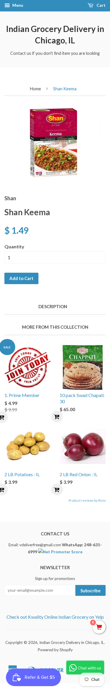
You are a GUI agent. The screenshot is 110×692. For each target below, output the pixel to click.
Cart (101, 5)
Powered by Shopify (55, 649)
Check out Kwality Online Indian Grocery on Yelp (55, 617)
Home (35, 88)
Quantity (14, 246)
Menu (17, 5)
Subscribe (90, 590)
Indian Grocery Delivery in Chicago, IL (55, 34)
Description (52, 306)
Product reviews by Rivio (87, 500)
